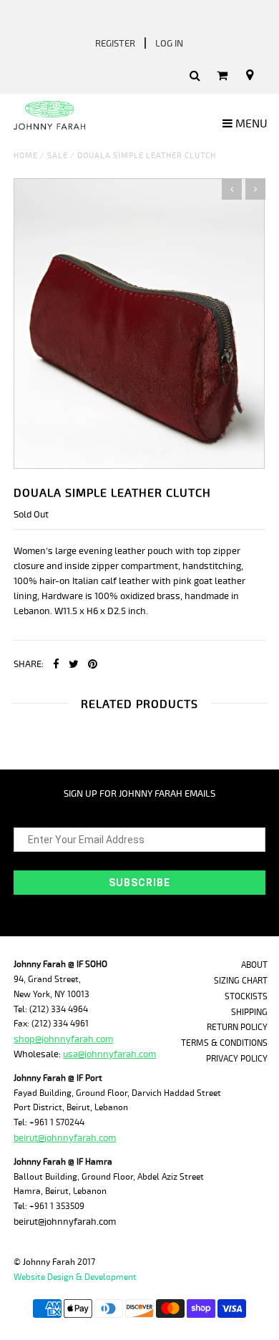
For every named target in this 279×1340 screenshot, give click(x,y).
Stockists (246, 996)
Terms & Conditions (224, 1043)
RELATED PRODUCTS (139, 704)
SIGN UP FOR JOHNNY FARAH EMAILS (139, 794)
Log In (169, 43)
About (254, 965)
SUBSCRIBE (139, 882)
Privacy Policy (237, 1059)
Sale (57, 155)
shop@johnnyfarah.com (63, 1039)
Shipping (249, 1012)
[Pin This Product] (92, 665)
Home (26, 155)
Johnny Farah (49, 1262)
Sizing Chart (241, 981)
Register (115, 43)
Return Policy (237, 1027)
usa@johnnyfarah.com (109, 1054)
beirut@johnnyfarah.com (65, 1138)
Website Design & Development (75, 1277)
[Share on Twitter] (74, 665)
